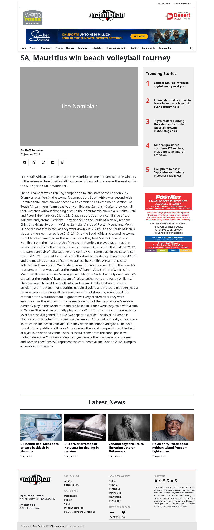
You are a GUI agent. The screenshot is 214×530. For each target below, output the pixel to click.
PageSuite (38, 526)
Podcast (68, 499)
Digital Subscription (182, 4)
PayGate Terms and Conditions (79, 511)
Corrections (115, 500)
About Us (113, 484)
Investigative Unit (116, 48)
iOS (123, 516)
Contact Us (114, 488)
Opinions (82, 48)
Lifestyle (96, 48)
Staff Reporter (33, 150)
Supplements (148, 48)
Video (67, 503)
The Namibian (58, 526)
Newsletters (115, 496)
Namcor (70, 48)
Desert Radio (70, 495)
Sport (133, 48)
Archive (68, 480)
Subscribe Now (163, 4)
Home (23, 48)
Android (115, 516)
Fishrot (59, 48)
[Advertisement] (79, 358)
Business (45, 48)
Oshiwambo (165, 48)
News (32, 48)
